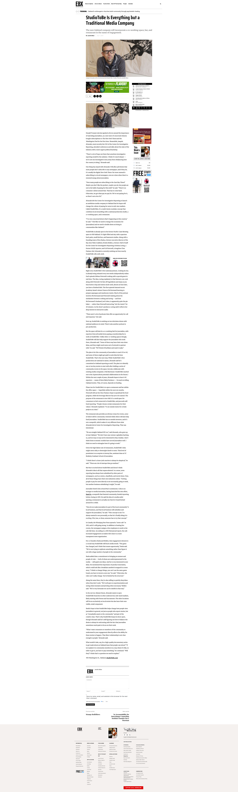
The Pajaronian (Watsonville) (141, 761)
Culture (88, 767)
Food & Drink (100, 771)
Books (88, 765)
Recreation (100, 775)
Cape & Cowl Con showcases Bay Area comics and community (108, 11)
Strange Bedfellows (93, 714)
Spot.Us (88, 494)
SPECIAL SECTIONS (113, 754)
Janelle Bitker (90, 35)
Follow (148, 165)
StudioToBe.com (112, 658)
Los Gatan (138, 754)
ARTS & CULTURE (90, 759)
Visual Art (89, 784)
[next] (78, 11)
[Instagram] (127, 735)
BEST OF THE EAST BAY (102, 755)
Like (149, 162)
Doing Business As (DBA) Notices (128, 780)
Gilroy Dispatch (139, 746)
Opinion (88, 753)
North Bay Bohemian (128, 752)
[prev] (76, 11)
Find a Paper (78, 760)
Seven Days (89, 755)
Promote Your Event (113, 751)
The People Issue (112, 769)
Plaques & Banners (79, 766)
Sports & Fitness (90, 776)
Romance (100, 776)
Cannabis (89, 747)
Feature (88, 749)
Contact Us (78, 753)
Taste (110, 765)
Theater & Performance (89, 779)
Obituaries (78, 758)
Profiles (88, 756)
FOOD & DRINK (101, 743)
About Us (77, 751)
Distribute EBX (78, 762)
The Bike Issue (112, 767)
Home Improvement (102, 773)
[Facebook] (94, 96)
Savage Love (89, 775)
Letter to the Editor (79, 755)
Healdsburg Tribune (140, 748)
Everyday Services (101, 765)
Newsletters (78, 745)
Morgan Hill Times (139, 756)
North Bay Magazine (127, 761)
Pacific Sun (126, 754)
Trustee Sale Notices (127, 781)
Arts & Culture (101, 758)
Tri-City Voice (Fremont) (140, 763)
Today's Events (112, 747)
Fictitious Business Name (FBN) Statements (128, 777)
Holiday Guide (112, 758)
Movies (88, 771)
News (88, 751)
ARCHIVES (99, 728)
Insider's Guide (112, 760)
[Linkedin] (100, 96)
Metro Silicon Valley (127, 750)
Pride (110, 762)
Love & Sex (89, 769)
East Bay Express (127, 746)
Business (88, 745)
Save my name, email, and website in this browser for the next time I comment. (106, 697)
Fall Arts (110, 756)
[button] (160, 4)
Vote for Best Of (79, 764)
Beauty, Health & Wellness (101, 761)
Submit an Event (112, 749)
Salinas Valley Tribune (140, 759)
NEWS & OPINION (90, 743)
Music (88, 773)
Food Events (100, 749)
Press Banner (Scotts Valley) (141, 757)
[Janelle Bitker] (90, 671)
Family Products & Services (101, 768)
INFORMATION (79, 743)
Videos (88, 782)
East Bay (125, 759)
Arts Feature (89, 762)
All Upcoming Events (113, 745)
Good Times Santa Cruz (128, 748)
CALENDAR (111, 743)
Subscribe (78, 747)
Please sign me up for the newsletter (93, 701)
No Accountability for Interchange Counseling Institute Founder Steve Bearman (120, 717)
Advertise (77, 749)
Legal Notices (126, 775)
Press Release (78, 756)
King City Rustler (139, 752)
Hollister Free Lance (140, 750)
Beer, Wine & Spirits (101, 745)
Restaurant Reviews (102, 751)
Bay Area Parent (127, 757)
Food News (100, 747)
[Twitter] (97, 96)
